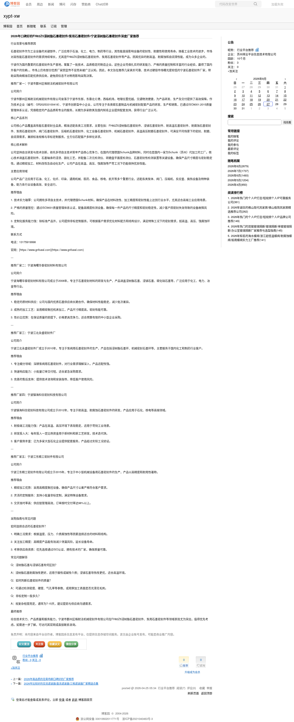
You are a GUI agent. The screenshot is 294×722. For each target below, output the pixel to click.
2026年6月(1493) (238, 175)
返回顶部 (206, 693)
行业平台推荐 (30, 656)
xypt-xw (11, 15)
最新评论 (233, 149)
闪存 (73, 4)
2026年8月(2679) (238, 166)
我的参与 (233, 145)
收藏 (202, 688)
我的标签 (233, 153)
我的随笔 (233, 136)
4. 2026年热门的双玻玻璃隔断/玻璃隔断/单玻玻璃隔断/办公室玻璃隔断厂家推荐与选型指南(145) (260, 228)
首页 (20, 26)
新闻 (51, 4)
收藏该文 (55, 644)
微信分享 (71, 644)
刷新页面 (193, 693)
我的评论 (233, 140)
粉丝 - (27, 660)
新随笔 (31, 26)
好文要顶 (24, 644)
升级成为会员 (192, 672)
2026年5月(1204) (238, 180)
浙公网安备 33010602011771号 (99, 719)
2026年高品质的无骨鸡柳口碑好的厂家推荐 (49, 679)
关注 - (36, 660)
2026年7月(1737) (238, 171)
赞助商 (86, 4)
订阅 (54, 26)
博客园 (7, 26)
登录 (62, 699)
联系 (43, 26)
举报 (209, 688)
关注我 (39, 644)
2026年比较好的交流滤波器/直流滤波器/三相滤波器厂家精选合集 (61, 683)
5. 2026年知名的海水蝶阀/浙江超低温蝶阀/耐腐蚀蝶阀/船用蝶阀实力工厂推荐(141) (260, 238)
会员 (29, 4)
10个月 (241, 58)
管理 (64, 26)
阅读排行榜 (235, 192)
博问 (62, 4)
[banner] (10, 4)
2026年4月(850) (237, 184)
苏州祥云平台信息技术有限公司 (256, 54)
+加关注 (15, 667)
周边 (40, 4)
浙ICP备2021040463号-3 (137, 719)
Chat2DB (102, 4)
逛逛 (74, 699)
